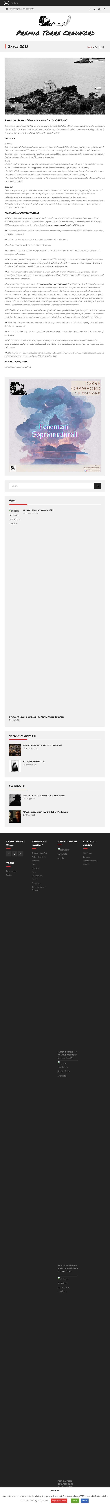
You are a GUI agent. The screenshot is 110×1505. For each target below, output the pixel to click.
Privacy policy (11, 871)
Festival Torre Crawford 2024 (38, 510)
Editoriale (35, 860)
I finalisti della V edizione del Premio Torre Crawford (36, 716)
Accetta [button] (74, 1500)
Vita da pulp (87, 853)
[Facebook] (8, 853)
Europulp (86, 857)
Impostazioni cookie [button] (59, 1500)
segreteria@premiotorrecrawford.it (21, 9)
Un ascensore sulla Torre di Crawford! (42, 745)
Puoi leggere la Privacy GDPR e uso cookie (79, 1496)
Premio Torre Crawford (55, 33)
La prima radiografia (33, 761)
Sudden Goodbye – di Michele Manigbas (67, 1053)
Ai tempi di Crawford (39, 853)
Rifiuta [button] (84, 1500)
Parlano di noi (37, 875)
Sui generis (36, 883)
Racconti (35, 879)
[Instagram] (20, 853)
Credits (8, 875)
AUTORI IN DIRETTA (39, 857)
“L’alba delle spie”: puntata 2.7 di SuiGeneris (45, 811)
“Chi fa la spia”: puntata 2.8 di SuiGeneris (44, 795)
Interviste (35, 868)
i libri (34, 864)
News (34, 872)
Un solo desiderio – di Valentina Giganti (68, 1267)
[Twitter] (14, 853)
